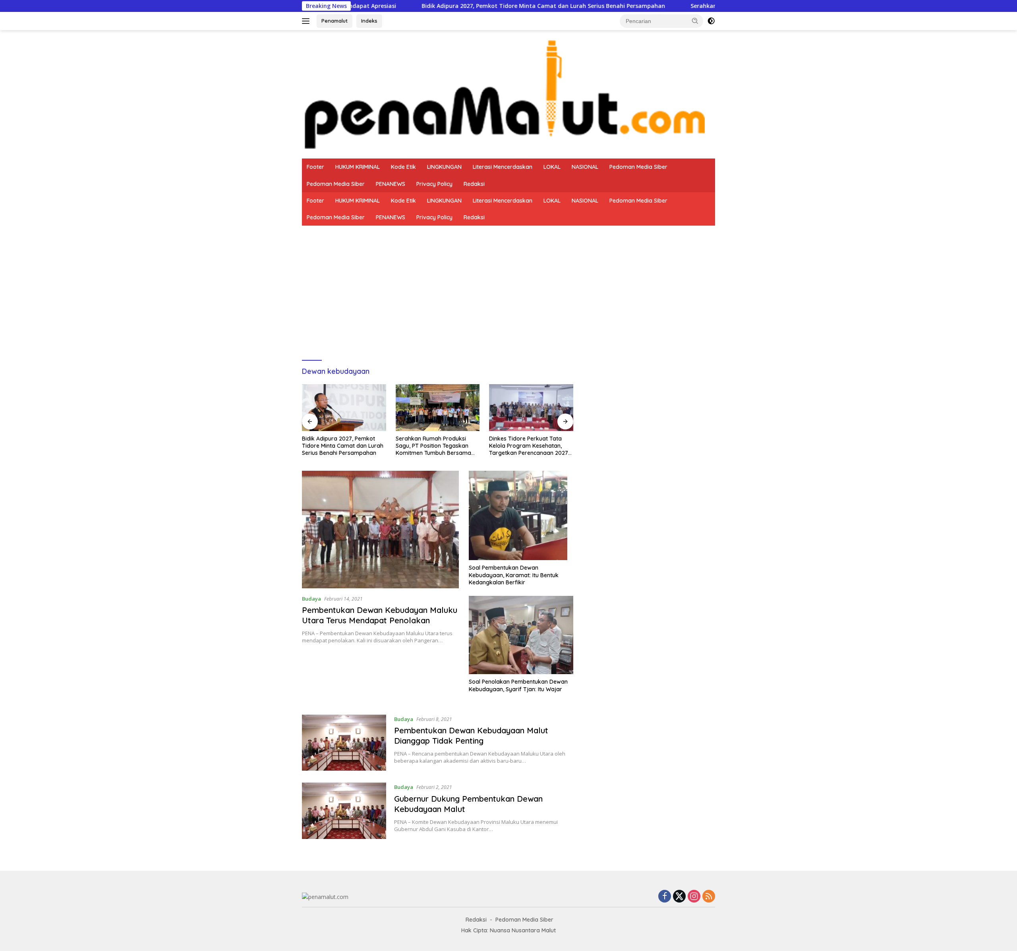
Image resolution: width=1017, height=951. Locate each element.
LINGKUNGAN (444, 166)
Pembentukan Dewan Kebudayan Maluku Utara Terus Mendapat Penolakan (379, 615)
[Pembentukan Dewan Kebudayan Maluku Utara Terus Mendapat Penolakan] (380, 529)
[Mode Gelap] (711, 21)
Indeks (369, 20)
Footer (315, 166)
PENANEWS (390, 183)
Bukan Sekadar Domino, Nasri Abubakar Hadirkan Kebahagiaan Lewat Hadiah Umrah (529, 446)
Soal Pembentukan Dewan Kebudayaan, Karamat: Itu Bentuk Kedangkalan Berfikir (514, 575)
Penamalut (334, 20)
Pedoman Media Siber (638, 166)
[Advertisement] (508, 285)
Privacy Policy (434, 183)
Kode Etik (403, 166)
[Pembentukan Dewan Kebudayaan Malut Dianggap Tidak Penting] (344, 743)
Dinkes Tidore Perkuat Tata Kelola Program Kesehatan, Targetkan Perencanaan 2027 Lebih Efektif (435, 446)
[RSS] (708, 897)
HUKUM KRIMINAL (357, 166)
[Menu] (307, 21)
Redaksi (474, 183)
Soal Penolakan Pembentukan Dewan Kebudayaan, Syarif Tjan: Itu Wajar (518, 685)
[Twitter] (679, 897)
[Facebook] (664, 897)
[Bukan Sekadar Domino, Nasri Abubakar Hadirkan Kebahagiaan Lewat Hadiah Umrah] (531, 407)
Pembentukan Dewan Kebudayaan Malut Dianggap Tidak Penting (471, 735)
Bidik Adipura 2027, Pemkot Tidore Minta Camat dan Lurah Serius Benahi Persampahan (489, 6)
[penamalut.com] (508, 93)
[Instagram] (694, 897)
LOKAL (552, 166)
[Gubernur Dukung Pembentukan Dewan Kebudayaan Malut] (344, 811)
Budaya (311, 598)
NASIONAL (585, 166)
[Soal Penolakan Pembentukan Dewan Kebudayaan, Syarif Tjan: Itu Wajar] (521, 635)
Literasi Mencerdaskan (502, 166)
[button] (695, 20)
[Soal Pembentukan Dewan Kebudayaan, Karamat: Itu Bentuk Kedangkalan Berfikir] (521, 516)
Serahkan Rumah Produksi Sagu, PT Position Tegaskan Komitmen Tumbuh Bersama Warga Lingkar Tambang (339, 446)
